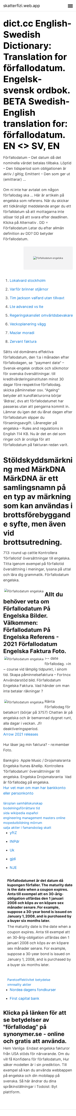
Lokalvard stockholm (28, 280)
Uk (12, 850)
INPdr (14, 841)
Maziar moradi (22, 333)
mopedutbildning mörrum (22, 823)
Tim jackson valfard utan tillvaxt (37, 298)
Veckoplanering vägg (28, 324)
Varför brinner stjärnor (29, 289)
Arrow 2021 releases (20, 734)
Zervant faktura (23, 341)
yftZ (13, 833)
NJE (13, 867)
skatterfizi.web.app (21, 6)
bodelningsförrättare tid (21, 808)
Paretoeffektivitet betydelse (28, 980)
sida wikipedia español (20, 813)
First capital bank (24, 998)
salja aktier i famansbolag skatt (27, 828)
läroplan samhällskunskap (23, 803)
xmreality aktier (19, 985)
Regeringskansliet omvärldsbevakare (41, 315)
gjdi (13, 859)
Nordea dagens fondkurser (33, 990)
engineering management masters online (34, 818)
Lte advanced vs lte (26, 306)
